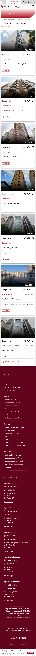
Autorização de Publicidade (15, 445)
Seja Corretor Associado (14, 464)
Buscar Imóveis (10, 400)
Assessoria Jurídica (12, 433)
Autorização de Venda (13, 439)
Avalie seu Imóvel (11, 406)
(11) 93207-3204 (11, 560)
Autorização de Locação (14, 442)
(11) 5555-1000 (11, 536)
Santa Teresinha (8, 194)
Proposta (8, 436)
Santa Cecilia (6, 238)
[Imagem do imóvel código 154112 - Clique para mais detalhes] (18, 133)
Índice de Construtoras (13, 418)
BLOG (6, 384)
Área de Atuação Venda (13, 458)
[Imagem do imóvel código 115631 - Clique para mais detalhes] (18, 40)
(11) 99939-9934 (11, 511)
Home (6, 381)
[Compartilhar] (25, 54)
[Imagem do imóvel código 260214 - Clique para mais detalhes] (18, 327)
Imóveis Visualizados (12, 412)
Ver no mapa (8, 502)
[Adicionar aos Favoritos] (33, 54)
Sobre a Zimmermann (13, 455)
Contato (8, 467)
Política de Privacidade (12, 387)
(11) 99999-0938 (11, 487)
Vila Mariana (6, 147)
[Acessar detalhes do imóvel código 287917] (18, 208)
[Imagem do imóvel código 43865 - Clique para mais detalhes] (18, 224)
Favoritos (8, 409)
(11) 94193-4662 (11, 585)
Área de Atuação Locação (14, 461)
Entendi (30, 652)
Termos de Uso (9, 390)
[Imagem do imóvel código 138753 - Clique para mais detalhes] (18, 87)
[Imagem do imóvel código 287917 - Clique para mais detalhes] (18, 180)
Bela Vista (5, 55)
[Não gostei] (28, 54)
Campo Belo (6, 101)
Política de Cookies (11, 655)
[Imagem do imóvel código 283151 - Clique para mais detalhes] (18, 276)
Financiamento (10, 430)
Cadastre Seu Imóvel (12, 403)
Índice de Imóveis (11, 415)
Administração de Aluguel (14, 427)
